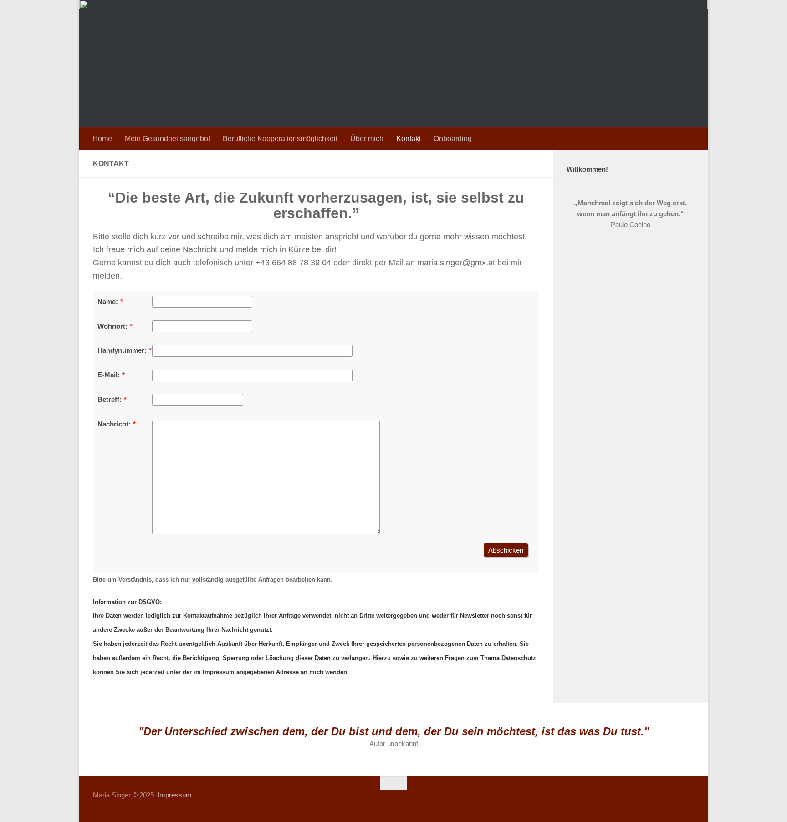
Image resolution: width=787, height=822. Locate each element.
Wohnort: (112, 326)
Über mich (366, 138)
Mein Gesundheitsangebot (167, 138)
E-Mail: (108, 375)
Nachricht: (114, 424)
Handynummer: (122, 350)
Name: (107, 301)
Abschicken (505, 550)
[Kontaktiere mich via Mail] (671, 801)
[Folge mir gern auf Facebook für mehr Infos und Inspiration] (655, 801)
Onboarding (453, 138)
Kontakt (408, 138)
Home (102, 138)
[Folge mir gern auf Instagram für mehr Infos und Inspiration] (687, 801)
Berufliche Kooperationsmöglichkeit (280, 138)
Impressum (175, 795)
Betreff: (109, 399)
